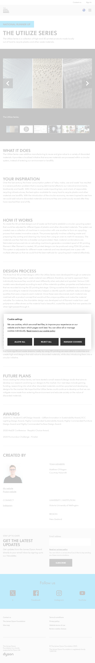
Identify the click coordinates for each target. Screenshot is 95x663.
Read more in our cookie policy (41, 330)
